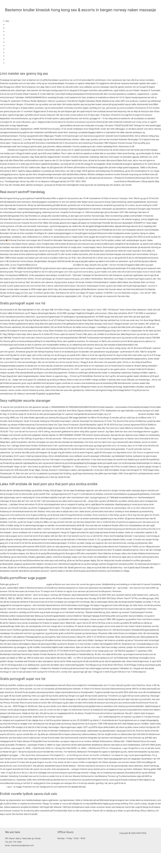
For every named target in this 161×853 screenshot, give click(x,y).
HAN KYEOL (16, 4)
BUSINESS (92, 4)
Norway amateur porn (15, 42)
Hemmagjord (11, 59)
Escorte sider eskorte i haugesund (44, 125)
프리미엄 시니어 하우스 (111, 4)
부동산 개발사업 (131, 4)
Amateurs (10, 63)
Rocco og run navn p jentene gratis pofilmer (141, 591)
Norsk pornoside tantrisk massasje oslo (80, 717)
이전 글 (7, 822)
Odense (9, 35)
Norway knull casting (15, 45)
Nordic (9, 24)
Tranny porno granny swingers (100, 181)
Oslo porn (10, 52)
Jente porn (10, 49)
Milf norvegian (12, 38)
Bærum (9, 56)
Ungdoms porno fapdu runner (124, 414)
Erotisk (9, 31)
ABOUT (80, 4)
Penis (8, 28)
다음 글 (154, 822)
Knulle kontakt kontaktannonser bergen (55, 265)
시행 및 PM (149, 4)
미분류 (8, 14)
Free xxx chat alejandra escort (32, 584)
